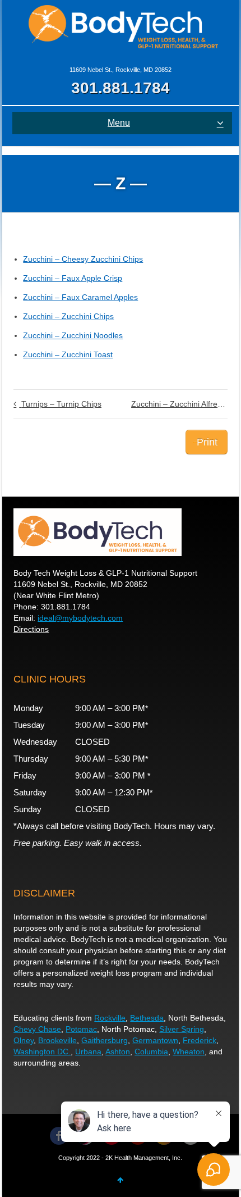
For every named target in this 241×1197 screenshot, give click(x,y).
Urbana (88, 1051)
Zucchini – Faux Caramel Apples (80, 297)
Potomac (81, 1029)
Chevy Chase (37, 1029)
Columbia (151, 1051)
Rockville (110, 1017)
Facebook (59, 1136)
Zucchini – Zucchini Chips (68, 316)
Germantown (155, 1040)
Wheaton (189, 1051)
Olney (23, 1040)
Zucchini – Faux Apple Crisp (72, 278)
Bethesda (147, 1017)
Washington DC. (42, 1051)
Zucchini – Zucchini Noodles (73, 335)
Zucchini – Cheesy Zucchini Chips (83, 258)
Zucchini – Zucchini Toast (68, 354)
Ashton (117, 1051)
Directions (31, 629)
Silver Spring (181, 1029)
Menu (119, 123)
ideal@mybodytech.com (80, 617)
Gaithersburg (104, 1040)
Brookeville (57, 1040)
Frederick (199, 1040)
